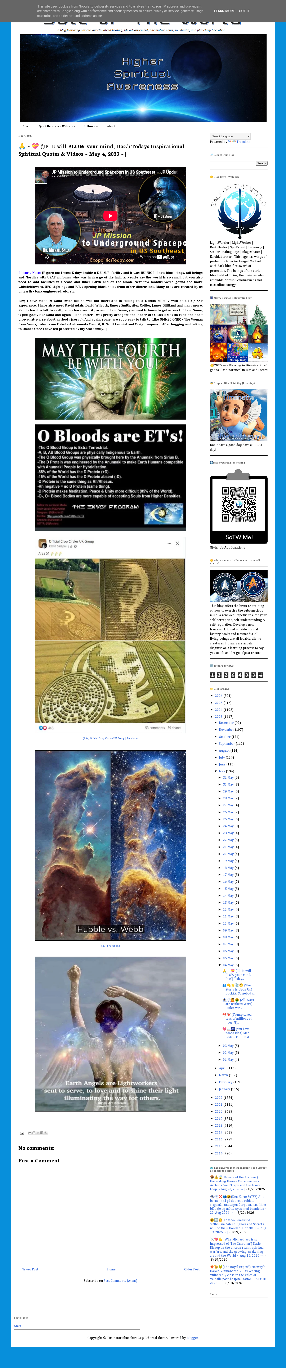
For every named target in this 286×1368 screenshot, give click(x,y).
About (111, 126)
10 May (228, 923)
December (226, 723)
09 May (228, 930)
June (222, 764)
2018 (219, 1125)
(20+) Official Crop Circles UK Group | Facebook (110, 738)
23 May (228, 833)
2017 (219, 1132)
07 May (228, 944)
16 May (228, 882)
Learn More (224, 11)
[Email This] (30, 1133)
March (224, 1075)
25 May (228, 819)
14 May (228, 896)
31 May (228, 777)
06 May (228, 951)
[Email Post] (21, 1133)
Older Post (192, 1269)
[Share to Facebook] (42, 1133)
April (223, 1068)
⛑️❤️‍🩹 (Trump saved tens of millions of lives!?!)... (237, 1018)
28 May (228, 798)
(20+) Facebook (110, 945)
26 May (228, 812)
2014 (219, 1153)
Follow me (91, 126)
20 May (228, 854)
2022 (219, 1098)
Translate (243, 142)
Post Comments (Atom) (120, 1281)
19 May (228, 861)
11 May (228, 916)
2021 (219, 1105)
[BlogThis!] (34, 1133)
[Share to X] (38, 1133)
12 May (228, 909)
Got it (244, 11)
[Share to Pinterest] (46, 1133)
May (222, 771)
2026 (219, 696)
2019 (219, 1119)
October (225, 737)
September (227, 744)
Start (26, 126)
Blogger (192, 1338)
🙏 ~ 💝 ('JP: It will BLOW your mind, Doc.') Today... (236, 975)
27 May (228, 805)
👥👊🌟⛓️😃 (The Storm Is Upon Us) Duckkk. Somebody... (238, 989)
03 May (228, 1046)
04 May (228, 965)
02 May (228, 1053)
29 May (228, 791)
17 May (228, 875)
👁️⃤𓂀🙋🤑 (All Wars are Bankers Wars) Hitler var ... (238, 1004)
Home (111, 1269)
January (225, 1089)
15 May (228, 889)
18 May (228, 868)
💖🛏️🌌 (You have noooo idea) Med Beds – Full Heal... (236, 1033)
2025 (219, 703)
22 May (228, 840)
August (224, 750)
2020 (219, 1111)
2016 (219, 1139)
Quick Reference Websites (57, 126)
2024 (219, 710)
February (226, 1082)
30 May (228, 784)
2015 (219, 1146)
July (222, 757)
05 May (228, 958)
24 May (228, 826)
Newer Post (30, 1269)
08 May (228, 937)
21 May (228, 847)
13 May (228, 902)
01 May (228, 1059)
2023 (219, 717)
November (227, 730)
